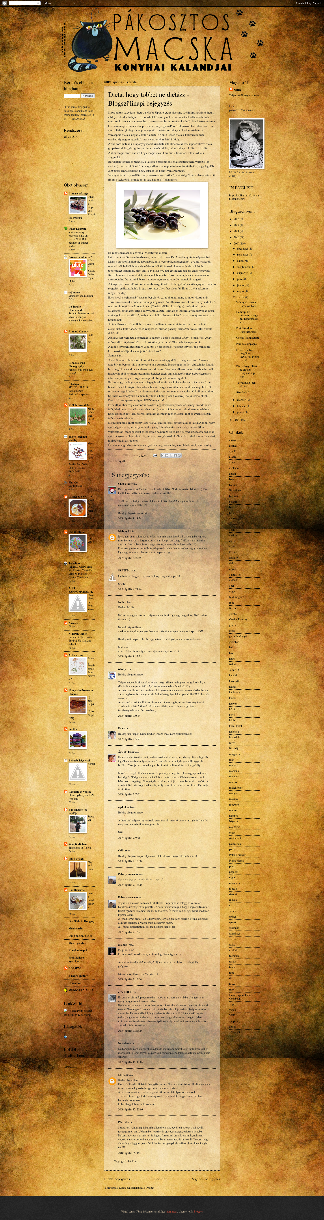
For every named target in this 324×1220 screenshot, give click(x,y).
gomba (233, 614)
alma (232, 462)
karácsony (234, 692)
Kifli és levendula (79, 405)
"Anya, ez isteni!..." (80, 257)
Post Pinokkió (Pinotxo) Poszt (246, 329)
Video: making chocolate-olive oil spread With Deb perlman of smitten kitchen (78, 239)
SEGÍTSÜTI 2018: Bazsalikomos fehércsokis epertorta (79, 390)
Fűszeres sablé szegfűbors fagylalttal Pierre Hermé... (247, 355)
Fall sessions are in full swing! (81, 371)
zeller (232, 1026)
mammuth (171, 1211)
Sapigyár (91, 818)
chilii (121, 850)
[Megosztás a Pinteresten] (179, 455)
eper (231, 586)
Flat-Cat (73, 482)
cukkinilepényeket (128, 631)
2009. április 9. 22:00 (130, 1031)
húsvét (232, 658)
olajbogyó (234, 827)
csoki (232, 546)
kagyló (233, 675)
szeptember (244, 267)
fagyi (232, 591)
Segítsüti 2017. (76, 485)
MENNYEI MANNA (81, 990)
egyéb (122, 461)
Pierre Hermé (236, 860)
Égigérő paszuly (78, 975)
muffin (232, 810)
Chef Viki (124, 484)
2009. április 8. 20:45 (130, 558)
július (240, 279)
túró (231, 989)
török (232, 984)
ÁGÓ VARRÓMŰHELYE (81, 589)
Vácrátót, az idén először (245, 384)
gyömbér (234, 642)
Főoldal (160, 1178)
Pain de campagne (246, 344)
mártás (233, 782)
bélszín (233, 502)
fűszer (232, 608)
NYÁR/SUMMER (91, 541)
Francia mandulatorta (91, 900)
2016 (237, 219)
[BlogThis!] (167, 455)
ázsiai (232, 474)
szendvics (234, 933)
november (243, 254)
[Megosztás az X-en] (171, 455)
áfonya (232, 440)
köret (232, 709)
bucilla (73, 729)
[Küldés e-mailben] (162, 455)
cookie (233, 530)
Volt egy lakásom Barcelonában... (246, 304)
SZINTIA (124, 570)
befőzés (233, 496)
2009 (237, 243)
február (241, 406)
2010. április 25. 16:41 (130, 1153)
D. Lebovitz (236, 552)
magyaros (234, 754)
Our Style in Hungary (82, 921)
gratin (232, 625)
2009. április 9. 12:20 (130, 885)
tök (231, 978)
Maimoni (123, 531)
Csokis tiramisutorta (247, 338)
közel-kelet (235, 726)
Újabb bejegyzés (117, 1178)
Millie (122, 1075)
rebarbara (234, 883)
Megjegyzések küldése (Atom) (136, 1188)
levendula (234, 737)
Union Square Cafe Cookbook (240, 996)
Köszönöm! (242, 392)
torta (232, 973)
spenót (232, 922)
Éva (120, 728)
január (241, 412)
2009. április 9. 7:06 (129, 794)
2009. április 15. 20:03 (130, 1109)
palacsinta (235, 844)
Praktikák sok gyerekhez (77, 959)
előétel (233, 580)
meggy (233, 793)
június (241, 285)
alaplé (232, 457)
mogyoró (234, 804)
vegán (232, 1010)
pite (231, 866)
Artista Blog (76, 655)
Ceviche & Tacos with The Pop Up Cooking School (80, 640)
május (241, 291)
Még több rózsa (90, 865)
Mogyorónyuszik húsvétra (91, 415)
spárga (232, 916)
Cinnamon (75, 983)
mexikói (233, 799)
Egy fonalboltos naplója (78, 811)
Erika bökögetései (79, 760)
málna (232, 765)
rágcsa (232, 877)
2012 (237, 225)
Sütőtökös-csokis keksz (81, 295)
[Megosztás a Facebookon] (175, 455)
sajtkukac (123, 807)
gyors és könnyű (238, 636)
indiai (232, 664)
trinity (122, 669)
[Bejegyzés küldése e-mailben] (155, 455)
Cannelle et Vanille (80, 792)
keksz (232, 698)
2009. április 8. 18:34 (130, 518)
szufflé (233, 950)
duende (122, 945)
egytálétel (235, 574)
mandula (234, 771)
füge (231, 602)
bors (231, 513)
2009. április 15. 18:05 (130, 1062)
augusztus (243, 273)
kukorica (234, 731)
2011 (237, 231)
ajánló (232, 451)
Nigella (233, 821)
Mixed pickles (77, 943)
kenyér (233, 703)
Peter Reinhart (237, 855)
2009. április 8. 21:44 (130, 589)
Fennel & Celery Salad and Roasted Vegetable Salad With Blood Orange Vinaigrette (80, 572)
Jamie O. (234, 670)
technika (234, 956)
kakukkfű (234, 681)
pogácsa (233, 872)
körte (232, 715)
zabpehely (235, 1021)
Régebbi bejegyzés (205, 1178)
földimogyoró (236, 597)
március (242, 400)
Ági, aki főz (125, 752)
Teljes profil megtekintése (244, 95)
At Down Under (78, 634)
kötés (232, 720)
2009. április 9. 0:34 (129, 716)
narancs (233, 815)
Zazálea (73, 623)
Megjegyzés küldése (125, 1161)
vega (232, 1004)
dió (231, 563)
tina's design (76, 858)
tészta (232, 961)
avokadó (233, 468)
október (241, 261)
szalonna (234, 928)
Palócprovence (127, 874)
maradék (234, 776)
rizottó (233, 894)
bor (231, 507)
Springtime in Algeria (80, 847)
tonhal (232, 967)
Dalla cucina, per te (80, 936)
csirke (232, 541)
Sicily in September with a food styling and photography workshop (81, 317)
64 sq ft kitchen (78, 844)
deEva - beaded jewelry (78, 438)
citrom (233, 524)
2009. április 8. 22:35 (130, 656)
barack (233, 485)
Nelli (121, 602)
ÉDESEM (75, 968)
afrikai (233, 446)
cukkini (233, 535)
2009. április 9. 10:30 (130, 861)
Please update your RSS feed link (81, 796)
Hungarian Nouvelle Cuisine (81, 692)
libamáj (233, 748)
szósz (232, 944)
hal (231, 647)
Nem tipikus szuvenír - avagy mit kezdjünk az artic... (247, 317)
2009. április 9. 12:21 (130, 932)
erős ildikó (124, 992)
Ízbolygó (74, 384)
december (243, 248)
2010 (237, 237)
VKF (232, 1015)
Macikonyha (76, 928)
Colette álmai (77, 532)
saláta (232, 911)
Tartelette (74, 563)
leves (232, 743)
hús (231, 653)
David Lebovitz (77, 229)
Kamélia (91, 765)
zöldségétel (235, 1032)
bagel (232, 479)
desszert (233, 558)
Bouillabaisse (77, 890)
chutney (233, 518)
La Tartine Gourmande (76, 308)
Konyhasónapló (78, 950)
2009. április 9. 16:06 (130, 979)
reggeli (233, 888)
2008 (237, 420)
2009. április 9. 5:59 (129, 739)
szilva (232, 939)
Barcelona (235, 490)
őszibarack (235, 838)
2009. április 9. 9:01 (129, 838)
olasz (232, 832)
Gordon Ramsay (238, 619)
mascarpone (236, 787)
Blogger (198, 1211)
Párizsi (122, 1122)
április (241, 297)
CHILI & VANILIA (81, 497)
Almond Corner (78, 331)
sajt (231, 905)
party (232, 849)
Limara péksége (78, 193)
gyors (232, 630)
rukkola (233, 900)
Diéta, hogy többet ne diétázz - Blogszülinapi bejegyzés (148, 98)
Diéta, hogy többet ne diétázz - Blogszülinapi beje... (246, 371)
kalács (232, 686)
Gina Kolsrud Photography (77, 364)
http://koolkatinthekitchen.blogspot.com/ (244, 197)
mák (231, 759)
